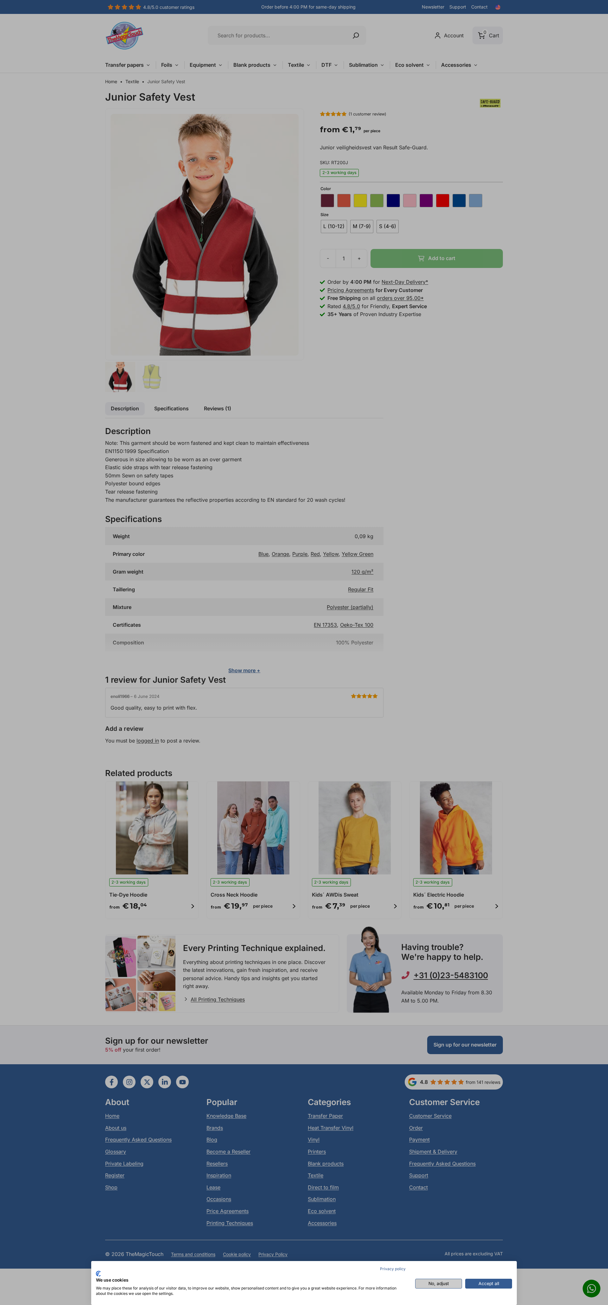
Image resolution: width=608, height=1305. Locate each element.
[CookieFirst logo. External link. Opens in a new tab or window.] (98, 1274)
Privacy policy (393, 1268)
